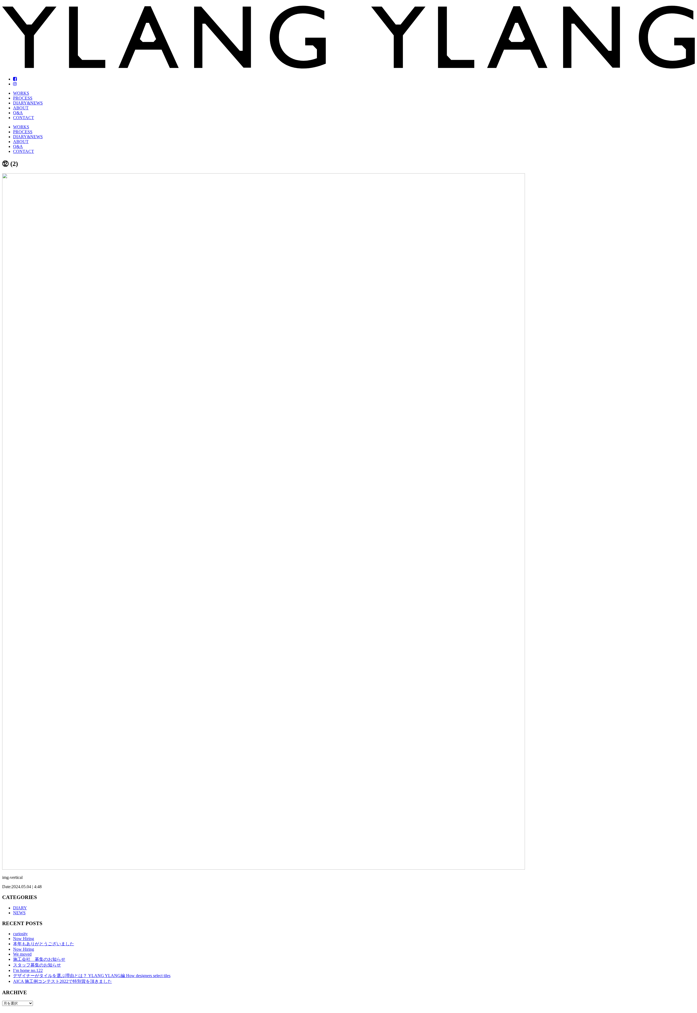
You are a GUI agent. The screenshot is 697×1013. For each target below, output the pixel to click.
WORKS (21, 93)
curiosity (20, 933)
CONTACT (23, 117)
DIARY (20, 908)
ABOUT (21, 108)
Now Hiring (23, 938)
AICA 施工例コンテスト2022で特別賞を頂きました (62, 981)
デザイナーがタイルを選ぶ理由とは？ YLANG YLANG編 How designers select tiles (91, 975)
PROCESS (22, 98)
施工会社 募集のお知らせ (39, 959)
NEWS (19, 912)
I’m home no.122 (28, 970)
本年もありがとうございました (43, 943)
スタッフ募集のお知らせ (37, 965)
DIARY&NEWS (28, 103)
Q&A (18, 112)
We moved (22, 954)
